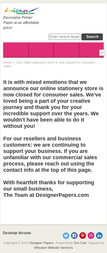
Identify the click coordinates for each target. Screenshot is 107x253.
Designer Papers (41, 243)
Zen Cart (80, 243)
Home (7, 62)
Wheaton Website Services (53, 247)
